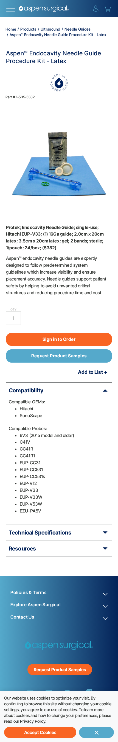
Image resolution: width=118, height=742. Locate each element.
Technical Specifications (40, 532)
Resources (22, 548)
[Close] (96, 732)
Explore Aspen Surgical (35, 604)
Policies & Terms (28, 592)
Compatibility (26, 390)
